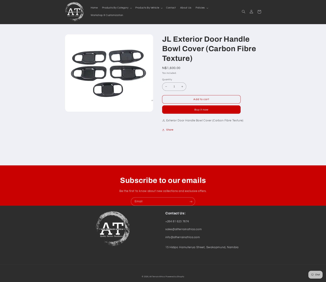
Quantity (167, 79)
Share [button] (169, 130)
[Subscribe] (191, 201)
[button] (116, 8)
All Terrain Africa (157, 277)
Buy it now (201, 109)
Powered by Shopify (175, 277)
